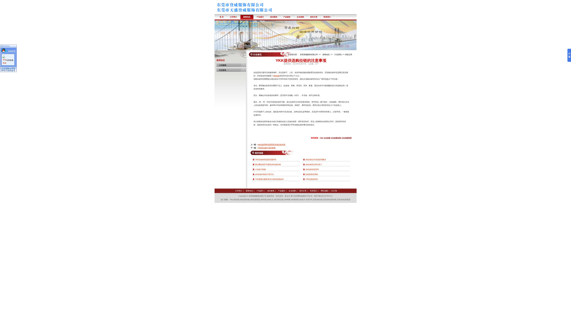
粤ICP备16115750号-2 (323, 196)
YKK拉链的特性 (311, 179)
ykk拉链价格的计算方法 (264, 174)
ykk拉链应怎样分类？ (313, 164)
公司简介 (238, 191)
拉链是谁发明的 (311, 174)
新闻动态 (326, 55)
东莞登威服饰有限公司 (309, 55)
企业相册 (292, 191)
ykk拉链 (276, 76)
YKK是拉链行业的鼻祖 (267, 148)
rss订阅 (334, 191)
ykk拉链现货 (346, 138)
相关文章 (302, 191)
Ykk (321, 138)
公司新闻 (222, 65)
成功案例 (270, 191)
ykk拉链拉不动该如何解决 (315, 160)
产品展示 (260, 191)
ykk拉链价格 (336, 138)
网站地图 (324, 191)
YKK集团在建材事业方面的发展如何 (269, 179)
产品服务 (281, 191)
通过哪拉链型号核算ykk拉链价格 (268, 164)
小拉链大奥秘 (260, 169)
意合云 (287, 196)
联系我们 (313, 191)
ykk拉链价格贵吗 (312, 169)
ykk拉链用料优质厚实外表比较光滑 (271, 145)
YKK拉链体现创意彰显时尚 (265, 160)
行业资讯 (222, 70)
